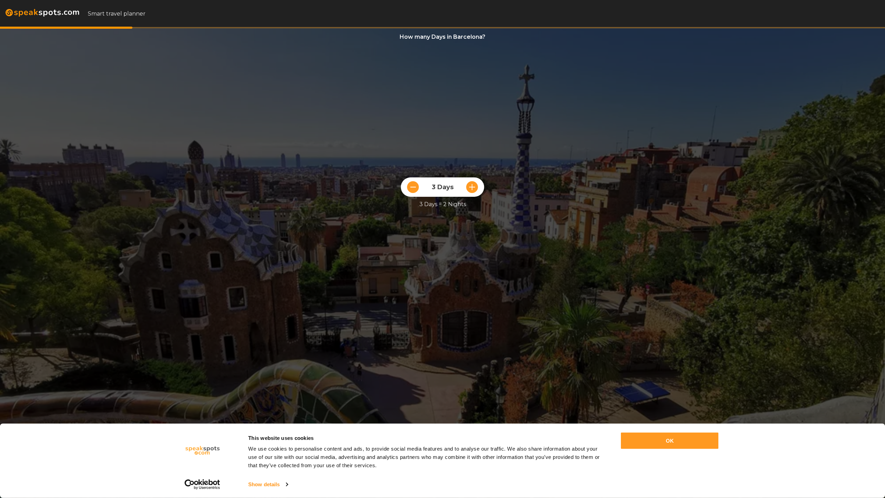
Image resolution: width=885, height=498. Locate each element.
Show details (264, 484)
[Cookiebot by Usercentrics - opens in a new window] (202, 484)
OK (670, 441)
